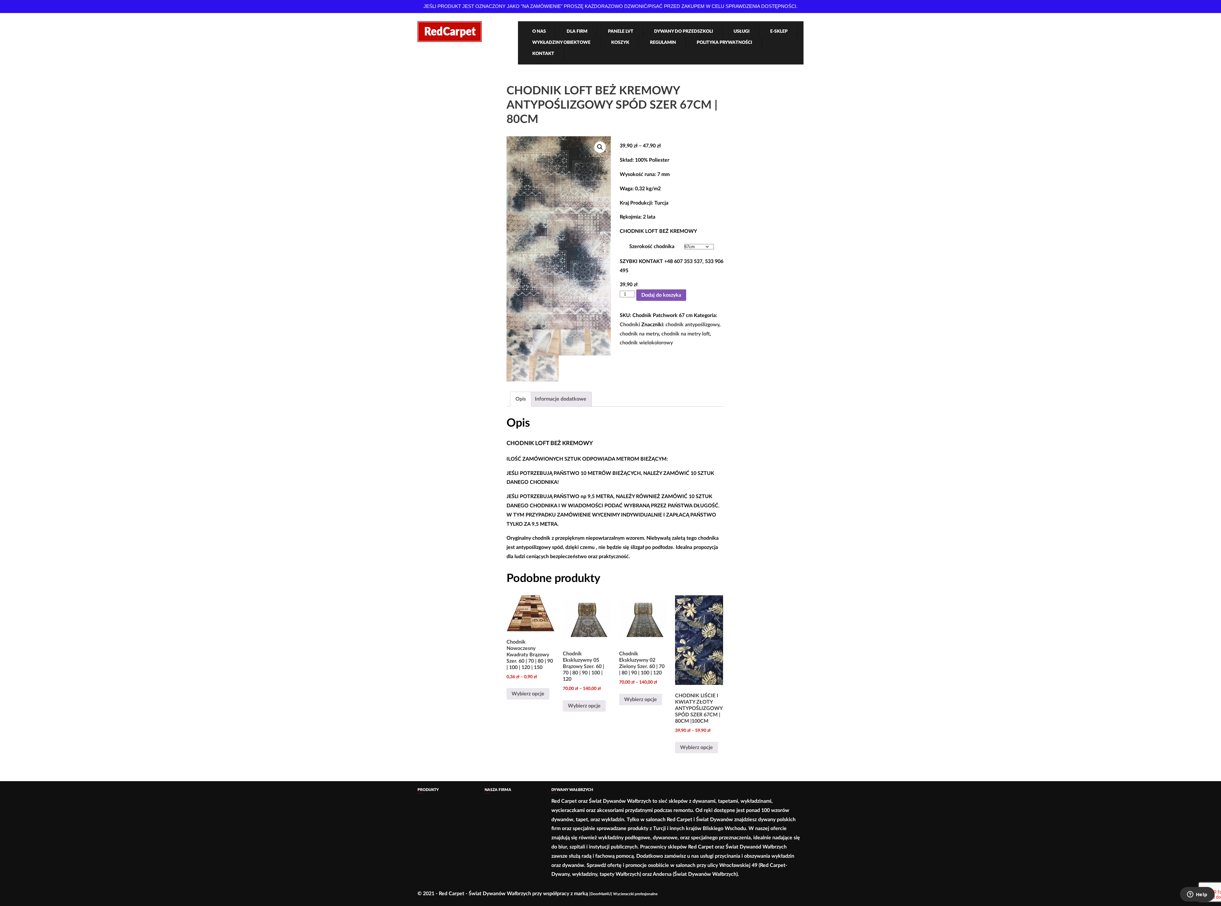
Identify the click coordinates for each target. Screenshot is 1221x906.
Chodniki (630, 324)
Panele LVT (620, 31)
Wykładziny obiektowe (561, 42)
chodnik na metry (639, 333)
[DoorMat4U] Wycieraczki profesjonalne (623, 894)
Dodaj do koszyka (661, 295)
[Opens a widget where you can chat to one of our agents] (1197, 895)
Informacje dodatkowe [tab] (560, 399)
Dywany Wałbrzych (572, 790)
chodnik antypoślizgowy (692, 324)
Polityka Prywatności (724, 42)
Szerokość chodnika (651, 246)
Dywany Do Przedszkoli (683, 31)
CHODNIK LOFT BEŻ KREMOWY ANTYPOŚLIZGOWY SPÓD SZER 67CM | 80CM (612, 105)
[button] (600, 147)
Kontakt (543, 53)
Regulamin (663, 42)
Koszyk (620, 42)
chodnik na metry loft (685, 333)
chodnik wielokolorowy (646, 342)
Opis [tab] (520, 399)
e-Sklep (779, 31)
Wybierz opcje (528, 693)
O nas (539, 31)
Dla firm (577, 31)
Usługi (741, 31)
